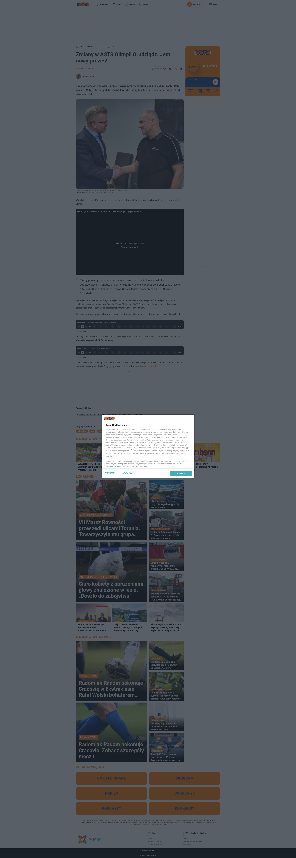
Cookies (119, 466)
